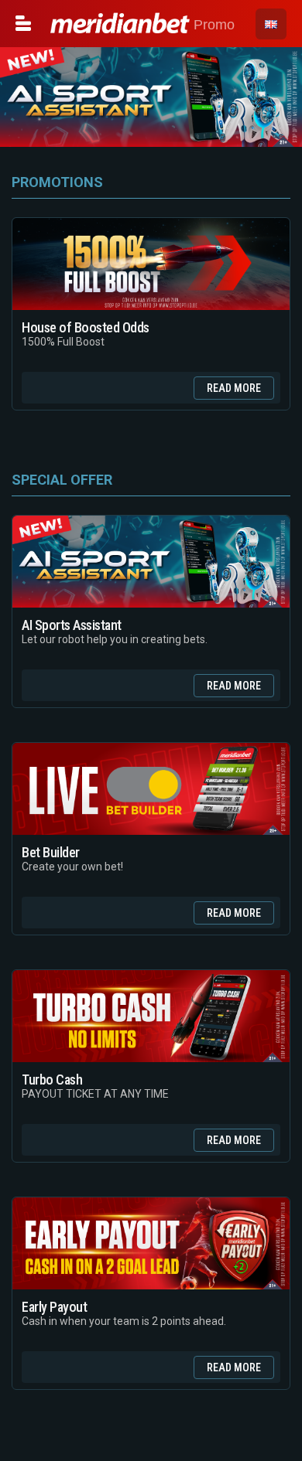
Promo (212, 24)
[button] (271, 24)
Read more (234, 388)
